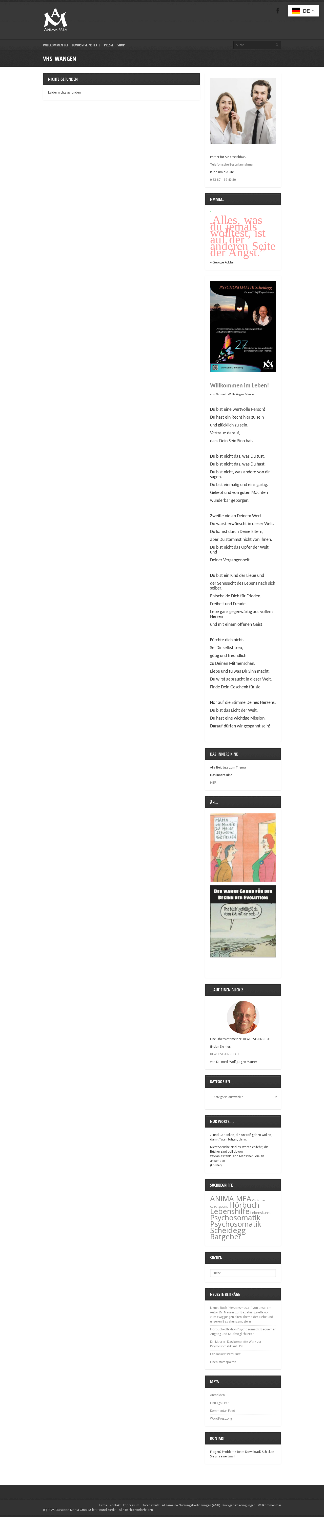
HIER (213, 782)
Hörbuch (244, 1205)
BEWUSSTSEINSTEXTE (224, 1054)
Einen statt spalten (223, 1362)
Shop (121, 45)
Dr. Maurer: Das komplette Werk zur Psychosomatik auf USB (235, 1344)
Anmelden (217, 1395)
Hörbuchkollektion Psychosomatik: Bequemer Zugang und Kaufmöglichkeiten (243, 1331)
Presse (109, 45)
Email (231, 1456)
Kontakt (115, 1505)
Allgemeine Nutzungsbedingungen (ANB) (191, 1505)
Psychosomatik (235, 1217)
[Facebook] (278, 11)
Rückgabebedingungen (238, 1505)
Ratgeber (225, 1236)
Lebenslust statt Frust (225, 1354)
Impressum (131, 1505)
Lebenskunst (260, 1212)
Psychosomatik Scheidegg (235, 1227)
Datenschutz (150, 1505)
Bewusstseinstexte (86, 45)
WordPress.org (221, 1418)
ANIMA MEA (230, 1198)
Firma (103, 1505)
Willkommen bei (55, 45)
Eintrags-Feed (220, 1403)
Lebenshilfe (230, 1211)
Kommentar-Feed (222, 1410)
